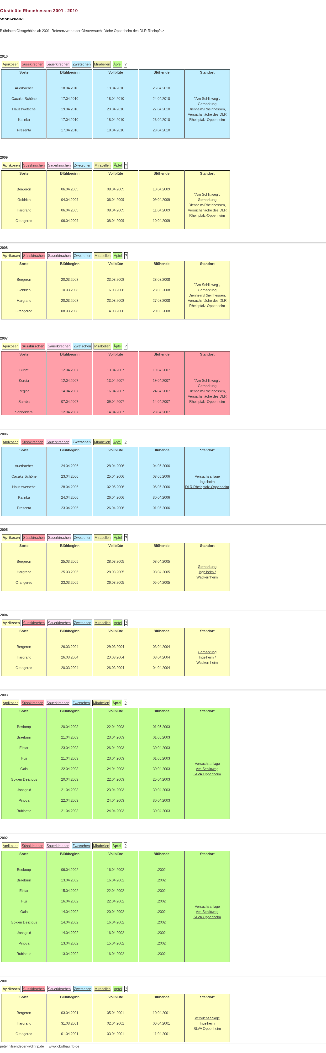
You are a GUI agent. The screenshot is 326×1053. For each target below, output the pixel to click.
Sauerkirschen (58, 64)
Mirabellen (102, 64)
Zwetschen (82, 165)
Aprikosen (10, 64)
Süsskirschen (32, 64)
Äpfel (117, 64)
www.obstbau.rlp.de (64, 1046)
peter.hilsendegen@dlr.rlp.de (22, 1046)
